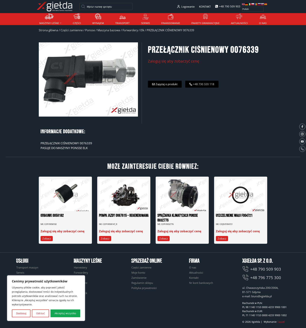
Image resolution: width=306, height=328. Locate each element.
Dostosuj (21, 313)
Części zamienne (72, 30)
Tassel (281, 321)
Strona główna (48, 30)
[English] (243, 4)
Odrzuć (40, 313)
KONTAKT (205, 6)
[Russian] (259, 4)
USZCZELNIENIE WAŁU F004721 (234, 215)
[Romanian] (256, 4)
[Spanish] (265, 4)
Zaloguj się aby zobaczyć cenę (173, 61)
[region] (46, 298)
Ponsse (90, 30)
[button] (165, 84)
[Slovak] (262, 4)
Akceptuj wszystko (65, 313)
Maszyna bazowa (108, 30)
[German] (246, 4)
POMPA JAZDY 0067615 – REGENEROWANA (124, 215)
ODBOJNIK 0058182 (52, 215)
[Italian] (249, 4)
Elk (142, 30)
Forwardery (130, 30)
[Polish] (253, 4)
